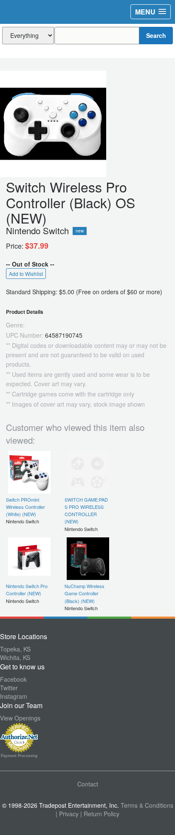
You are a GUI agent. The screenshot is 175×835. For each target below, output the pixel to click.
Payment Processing (19, 756)
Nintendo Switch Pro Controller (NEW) (27, 589)
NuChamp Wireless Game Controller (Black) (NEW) (84, 593)
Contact (87, 784)
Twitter (9, 687)
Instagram (13, 696)
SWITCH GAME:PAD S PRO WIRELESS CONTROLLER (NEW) (86, 510)
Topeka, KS (15, 649)
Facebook (13, 679)
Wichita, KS (15, 657)
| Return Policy (99, 813)
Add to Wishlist (26, 273)
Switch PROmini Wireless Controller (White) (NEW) (25, 507)
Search (156, 35)
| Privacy (67, 813)
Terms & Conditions (147, 805)
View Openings (20, 718)
